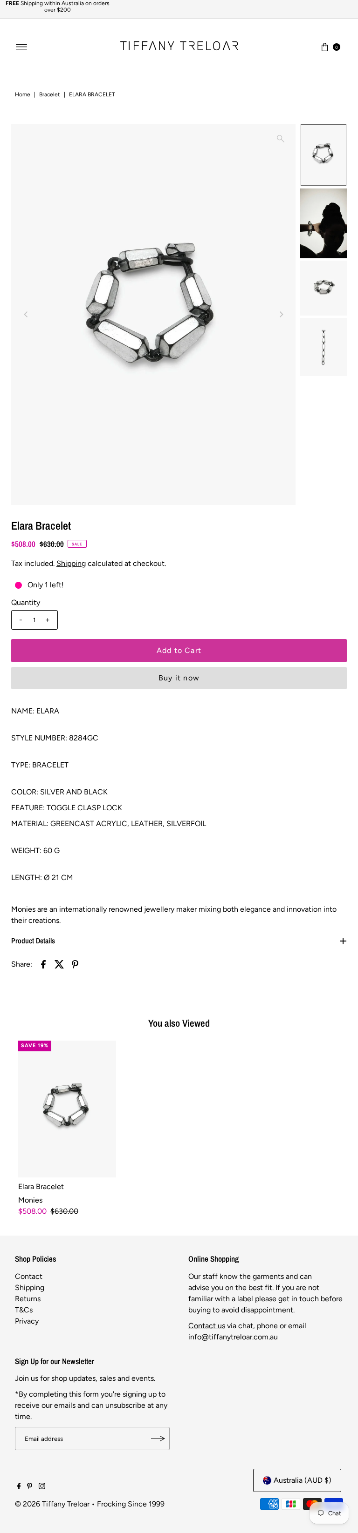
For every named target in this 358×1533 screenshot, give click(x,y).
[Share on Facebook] (43, 964)
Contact (28, 1276)
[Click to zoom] (280, 138)
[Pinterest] (29, 1487)
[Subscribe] (158, 1438)
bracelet (49, 94)
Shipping (71, 563)
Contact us (206, 1325)
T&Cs (24, 1309)
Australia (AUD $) (302, 1480)
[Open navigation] (21, 47)
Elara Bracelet (41, 1186)
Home (22, 94)
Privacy (27, 1321)
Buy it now (179, 677)
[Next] (280, 314)
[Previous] (26, 314)
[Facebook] (19, 1487)
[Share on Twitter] (59, 964)
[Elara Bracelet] (67, 1109)
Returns (28, 1298)
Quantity (25, 602)
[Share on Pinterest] (75, 964)
